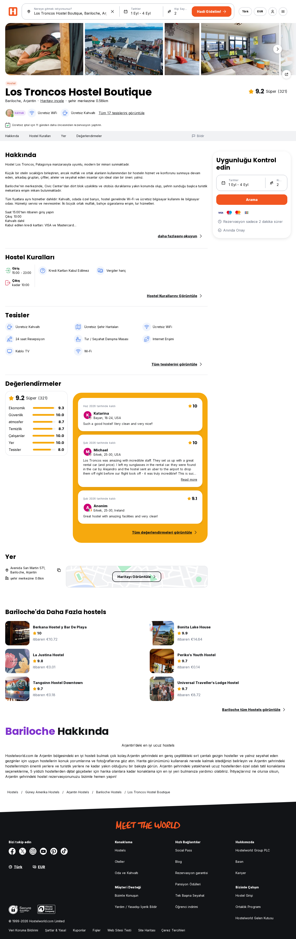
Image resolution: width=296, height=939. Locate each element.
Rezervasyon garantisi (191, 873)
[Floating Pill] (277, 49)
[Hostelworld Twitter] (22, 851)
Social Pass (183, 850)
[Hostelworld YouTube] (43, 851)
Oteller (120, 861)
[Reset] (112, 11)
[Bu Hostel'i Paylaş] (286, 74)
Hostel (11, 83)
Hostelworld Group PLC (253, 850)
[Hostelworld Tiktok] (64, 851)
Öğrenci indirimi (186, 907)
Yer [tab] (63, 136)
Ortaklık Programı (248, 907)
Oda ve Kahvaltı (126, 873)
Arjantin (29, 101)
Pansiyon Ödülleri (188, 884)
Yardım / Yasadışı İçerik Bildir (136, 907)
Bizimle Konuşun (126, 895)
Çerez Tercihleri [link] (173, 930)
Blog (178, 861)
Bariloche (13, 101)
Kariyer (241, 873)
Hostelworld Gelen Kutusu (254, 918)
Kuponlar (79, 930)
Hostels (120, 850)
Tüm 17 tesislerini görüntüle (122, 113)
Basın (239, 861)
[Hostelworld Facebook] (12, 851)
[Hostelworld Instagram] (32, 851)
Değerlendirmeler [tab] (89, 136)
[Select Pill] (272, 11)
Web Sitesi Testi (119, 930)
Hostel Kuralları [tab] (40, 136)
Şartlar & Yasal (55, 930)
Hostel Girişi (244, 895)
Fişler (97, 930)
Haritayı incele (52, 101)
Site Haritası (146, 930)
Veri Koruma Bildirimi (23, 930)
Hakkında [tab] (12, 136)
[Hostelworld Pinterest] (53, 851)
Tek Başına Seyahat (190, 895)
